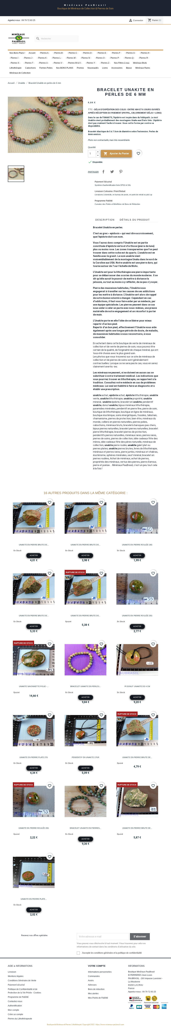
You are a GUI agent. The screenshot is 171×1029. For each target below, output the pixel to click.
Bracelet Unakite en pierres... (85, 828)
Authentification (15, 1006)
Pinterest (120, 171)
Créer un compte (15, 1014)
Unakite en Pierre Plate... (34, 899)
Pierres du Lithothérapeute (20, 1019)
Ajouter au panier (116, 154)
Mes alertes (93, 993)
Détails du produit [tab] (135, 219)
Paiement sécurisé (16, 985)
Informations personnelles (100, 972)
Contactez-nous (15, 1001)
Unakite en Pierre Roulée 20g (34, 828)
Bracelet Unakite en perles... (85, 686)
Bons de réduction (96, 989)
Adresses (92, 985)
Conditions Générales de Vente (22, 980)
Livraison (12, 972)
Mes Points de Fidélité (98, 998)
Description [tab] (105, 219)
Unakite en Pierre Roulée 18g (137, 545)
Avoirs (91, 980)
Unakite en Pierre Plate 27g (34, 757)
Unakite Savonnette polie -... (34, 686)
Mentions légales (15, 976)
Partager (103, 171)
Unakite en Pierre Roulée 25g (137, 616)
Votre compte (97, 966)
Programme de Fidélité (18, 997)
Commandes (94, 976)
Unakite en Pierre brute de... (34, 545)
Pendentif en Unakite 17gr (85, 757)
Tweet (112, 171)
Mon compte (13, 1010)
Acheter (34, 555)
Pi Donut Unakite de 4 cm (137, 686)
